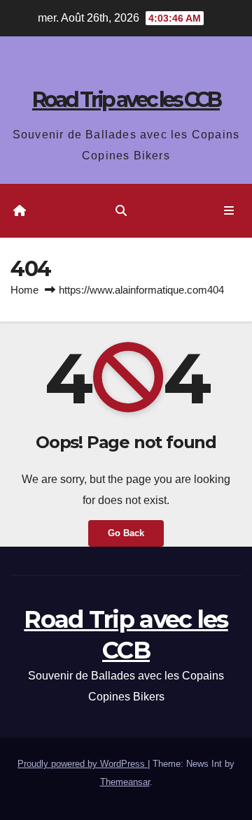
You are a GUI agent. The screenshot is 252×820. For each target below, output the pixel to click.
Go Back (126, 533)
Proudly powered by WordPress (83, 763)
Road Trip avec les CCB (126, 100)
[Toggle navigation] (229, 211)
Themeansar (125, 782)
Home (24, 290)
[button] (121, 211)
